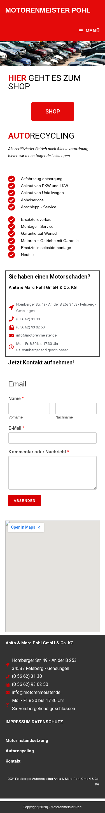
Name (16, 398)
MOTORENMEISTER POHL (47, 10)
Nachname (64, 417)
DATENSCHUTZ (47, 721)
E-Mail (16, 428)
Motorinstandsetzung (27, 740)
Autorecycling (20, 750)
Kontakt (13, 761)
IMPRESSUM (18, 721)
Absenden (25, 501)
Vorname (15, 417)
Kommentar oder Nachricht (38, 451)
